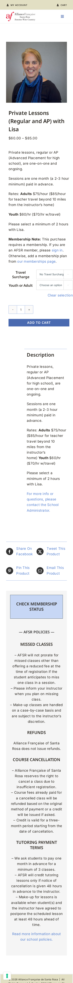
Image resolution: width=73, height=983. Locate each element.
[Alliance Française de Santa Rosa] (20, 13)
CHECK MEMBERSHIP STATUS (36, 606)
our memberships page (36, 261)
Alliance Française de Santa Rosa (38, 979)
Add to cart (39, 322)
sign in (57, 250)
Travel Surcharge (20, 274)
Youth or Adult (21, 285)
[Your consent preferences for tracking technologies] (7, 976)
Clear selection (60, 295)
